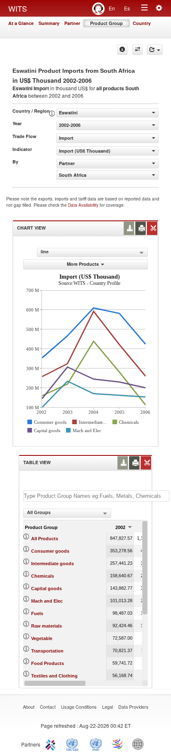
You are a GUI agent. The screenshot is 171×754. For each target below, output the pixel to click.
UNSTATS (96, 743)
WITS (17, 8)
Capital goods (46, 588)
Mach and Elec (47, 600)
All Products (44, 538)
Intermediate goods (52, 563)
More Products (83, 264)
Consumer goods (50, 551)
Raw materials (46, 625)
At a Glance (21, 23)
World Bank (140, 743)
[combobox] (67, 513)
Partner (72, 23)
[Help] (122, 49)
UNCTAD (74, 743)
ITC (52, 743)
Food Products (47, 663)
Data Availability (84, 205)
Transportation (47, 650)
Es (127, 8)
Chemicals (42, 576)
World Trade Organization (118, 743)
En (112, 8)
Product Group (106, 23)
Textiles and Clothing (54, 675)
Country (142, 23)
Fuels (37, 613)
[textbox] (96, 496)
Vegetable (41, 638)
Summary (49, 23)
